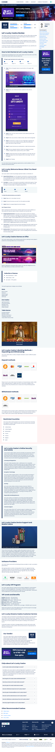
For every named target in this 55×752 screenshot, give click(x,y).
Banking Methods (43, 36)
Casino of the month (43, 2)
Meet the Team (25, 726)
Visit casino (32, 653)
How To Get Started (43, 31)
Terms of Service (45, 726)
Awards (33, 725)
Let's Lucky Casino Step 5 (20, 61)
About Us (24, 725)
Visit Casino (20, 15)
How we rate (25, 729)
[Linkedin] (45, 26)
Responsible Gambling (46, 725)
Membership (34, 726)
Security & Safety (43, 39)
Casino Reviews (19, 2)
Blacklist (33, 2)
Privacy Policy (45, 728)
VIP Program (42, 43)
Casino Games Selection (44, 34)
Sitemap (43, 729)
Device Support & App (44, 40)
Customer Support (43, 45)
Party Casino (6, 717)
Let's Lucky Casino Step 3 (12, 61)
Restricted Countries (43, 37)
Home (3, 5)
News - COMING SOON (36, 729)
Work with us (34, 728)
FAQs (40, 48)
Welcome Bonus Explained (44, 33)
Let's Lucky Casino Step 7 (28, 61)
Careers (24, 728)
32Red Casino (6, 711)
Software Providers (43, 42)
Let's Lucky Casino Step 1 (4, 61)
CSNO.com (8, 742)
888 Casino (5, 713)
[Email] (46, 26)
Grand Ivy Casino (7, 715)
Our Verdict (42, 46)
